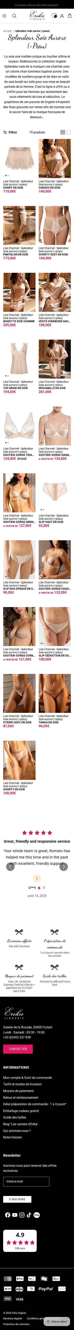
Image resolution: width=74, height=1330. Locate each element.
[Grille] (62, 132)
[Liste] (68, 132)
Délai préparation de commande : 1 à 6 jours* (34, 1104)
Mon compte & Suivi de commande (27, 1078)
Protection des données (16, 1324)
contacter (18, 1049)
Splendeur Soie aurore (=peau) (32, 30)
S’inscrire (17, 1199)
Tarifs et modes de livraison (22, 1084)
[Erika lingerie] (37, 15)
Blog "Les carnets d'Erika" (20, 1124)
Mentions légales (12, 1318)
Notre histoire (12, 1137)
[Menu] (4, 15)
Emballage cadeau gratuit (21, 1111)
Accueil (7, 30)
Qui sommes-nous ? (17, 1131)
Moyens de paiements (18, 1091)
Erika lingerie (19, 1312)
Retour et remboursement (20, 1098)
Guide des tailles (14, 1117)
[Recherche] (16, 15)
